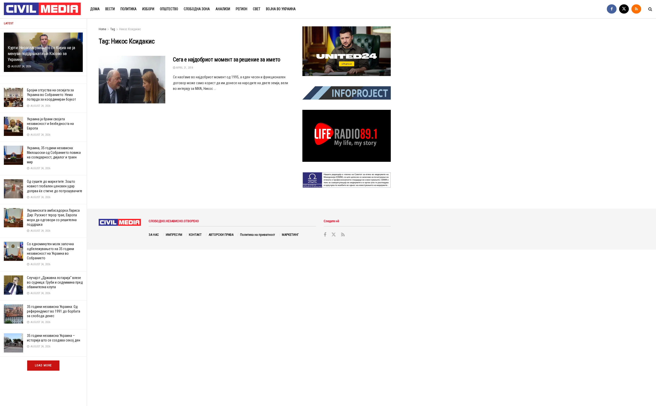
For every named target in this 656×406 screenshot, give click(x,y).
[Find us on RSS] (636, 9)
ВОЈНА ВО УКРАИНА (281, 9)
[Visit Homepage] (42, 9)
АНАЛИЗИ (223, 9)
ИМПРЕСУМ (174, 235)
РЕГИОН (241, 9)
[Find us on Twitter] (624, 9)
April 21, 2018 (184, 67)
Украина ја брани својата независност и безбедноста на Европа (50, 123)
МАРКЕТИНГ (290, 235)
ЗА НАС (154, 235)
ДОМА (95, 9)
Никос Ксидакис (130, 29)
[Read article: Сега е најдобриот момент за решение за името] (132, 79)
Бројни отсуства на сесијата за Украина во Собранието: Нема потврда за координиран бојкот (51, 94)
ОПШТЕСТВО (169, 9)
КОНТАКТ (195, 235)
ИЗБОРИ (148, 9)
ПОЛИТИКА (128, 9)
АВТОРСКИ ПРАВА (221, 235)
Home (102, 29)
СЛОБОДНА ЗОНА (197, 9)
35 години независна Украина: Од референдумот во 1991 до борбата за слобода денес (53, 311)
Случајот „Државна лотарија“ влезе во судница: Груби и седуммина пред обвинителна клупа (55, 282)
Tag (112, 29)
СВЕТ (256, 9)
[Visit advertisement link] (346, 51)
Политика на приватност (257, 235)
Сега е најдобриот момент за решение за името (226, 59)
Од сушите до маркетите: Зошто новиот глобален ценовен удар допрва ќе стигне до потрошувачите (54, 186)
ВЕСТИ (110, 9)
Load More (43, 365)
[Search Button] (650, 9)
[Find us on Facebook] (612, 9)
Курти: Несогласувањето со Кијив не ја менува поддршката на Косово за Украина (41, 53)
